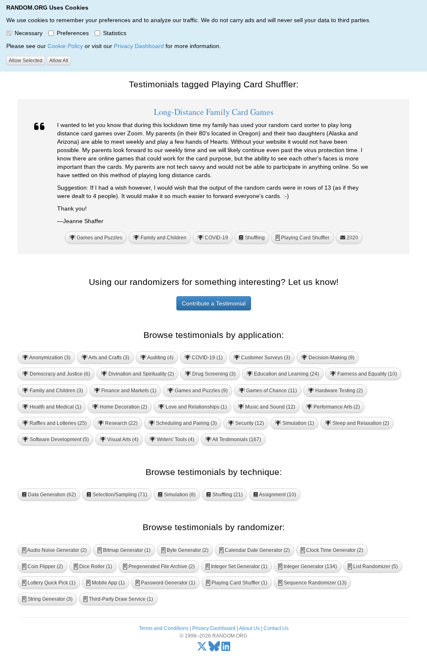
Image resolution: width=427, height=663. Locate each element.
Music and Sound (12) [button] (269, 407)
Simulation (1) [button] (297, 423)
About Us (249, 628)
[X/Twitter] (202, 648)
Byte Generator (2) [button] (185, 550)
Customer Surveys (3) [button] (265, 358)
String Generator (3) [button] (48, 599)
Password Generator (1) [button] (165, 583)
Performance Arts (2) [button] (336, 407)
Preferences (73, 33)
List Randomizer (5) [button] (373, 566)
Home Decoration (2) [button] (122, 407)
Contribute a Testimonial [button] (214, 303)
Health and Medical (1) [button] (54, 407)
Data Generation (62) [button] (51, 495)
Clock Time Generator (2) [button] (332, 550)
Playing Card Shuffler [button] (302, 238)
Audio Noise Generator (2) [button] (55, 550)
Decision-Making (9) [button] (330, 358)
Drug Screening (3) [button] (213, 374)
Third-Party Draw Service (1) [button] (118, 599)
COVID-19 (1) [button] (207, 358)
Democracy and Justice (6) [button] (59, 374)
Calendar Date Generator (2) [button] (255, 550)
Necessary (29, 33)
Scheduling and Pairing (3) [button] (186, 423)
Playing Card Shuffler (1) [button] (236, 583)
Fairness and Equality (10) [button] (366, 374)
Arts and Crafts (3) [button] (108, 358)
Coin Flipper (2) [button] (43, 566)
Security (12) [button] (249, 423)
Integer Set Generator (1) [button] (236, 566)
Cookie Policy (65, 46)
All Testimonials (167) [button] (236, 439)
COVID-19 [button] (215, 238)
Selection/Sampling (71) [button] (119, 495)
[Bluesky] (214, 648)
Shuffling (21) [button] (227, 495)
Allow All (58, 61)
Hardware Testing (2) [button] (338, 391)
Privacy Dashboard (139, 46)
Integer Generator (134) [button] (308, 566)
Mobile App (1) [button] (106, 583)
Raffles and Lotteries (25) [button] (57, 423)
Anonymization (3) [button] (49, 358)
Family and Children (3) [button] (55, 391)
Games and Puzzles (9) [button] (200, 391)
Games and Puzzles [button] (98, 238)
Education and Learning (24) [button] (286, 374)
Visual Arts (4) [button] (122, 439)
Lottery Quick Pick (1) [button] (49, 583)
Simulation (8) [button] (179, 495)
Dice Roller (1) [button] (93, 566)
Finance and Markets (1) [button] (128, 391)
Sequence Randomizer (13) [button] (313, 583)
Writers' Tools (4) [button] (175, 439)
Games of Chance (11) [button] (271, 391)
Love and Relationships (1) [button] (195, 407)
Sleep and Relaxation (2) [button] (360, 423)
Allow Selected (26, 61)
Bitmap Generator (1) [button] (124, 550)
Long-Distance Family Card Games (214, 111)
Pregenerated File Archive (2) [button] (159, 566)
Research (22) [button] (121, 423)
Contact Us (276, 628)
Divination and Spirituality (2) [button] (140, 374)
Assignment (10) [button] (277, 495)
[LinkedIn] (225, 648)
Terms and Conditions (163, 628)
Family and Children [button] (162, 238)
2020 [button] (351, 238)
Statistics (114, 33)
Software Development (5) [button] (58, 439)
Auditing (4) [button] (159, 358)
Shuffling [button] (254, 238)
